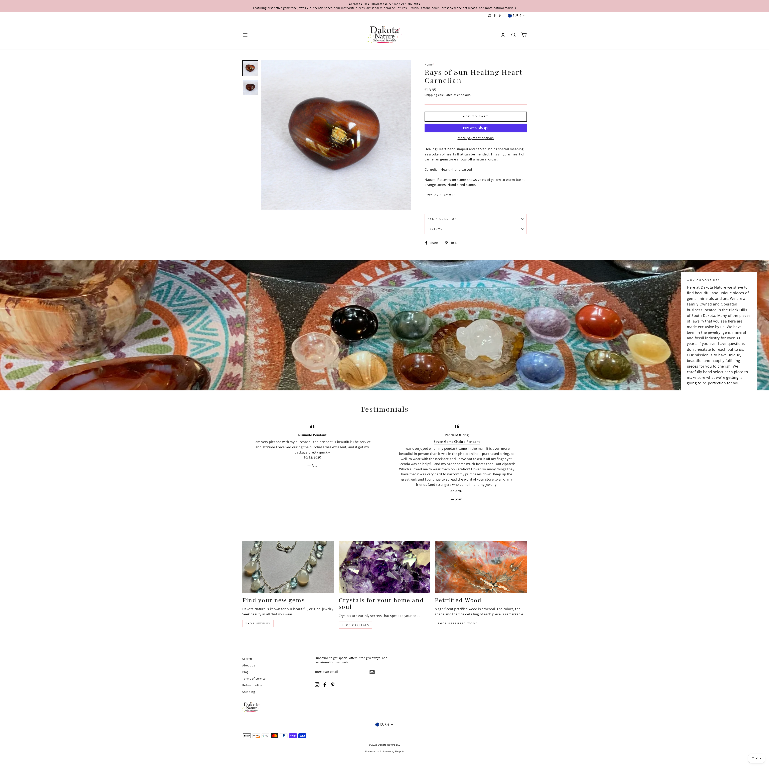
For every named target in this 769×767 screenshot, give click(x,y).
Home (429, 64)
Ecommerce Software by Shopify (384, 751)
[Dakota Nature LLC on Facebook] (324, 684)
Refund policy (252, 685)
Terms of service (254, 678)
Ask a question (442, 219)
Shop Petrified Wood (458, 623)
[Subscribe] (372, 671)
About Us (248, 665)
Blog (245, 672)
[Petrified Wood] (481, 567)
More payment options (476, 138)
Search (247, 659)
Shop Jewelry (258, 623)
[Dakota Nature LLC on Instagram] (317, 684)
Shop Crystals (355, 625)
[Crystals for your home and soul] (385, 567)
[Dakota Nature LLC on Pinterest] (332, 684)
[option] (384, 6)
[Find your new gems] (288, 567)
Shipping (431, 95)
